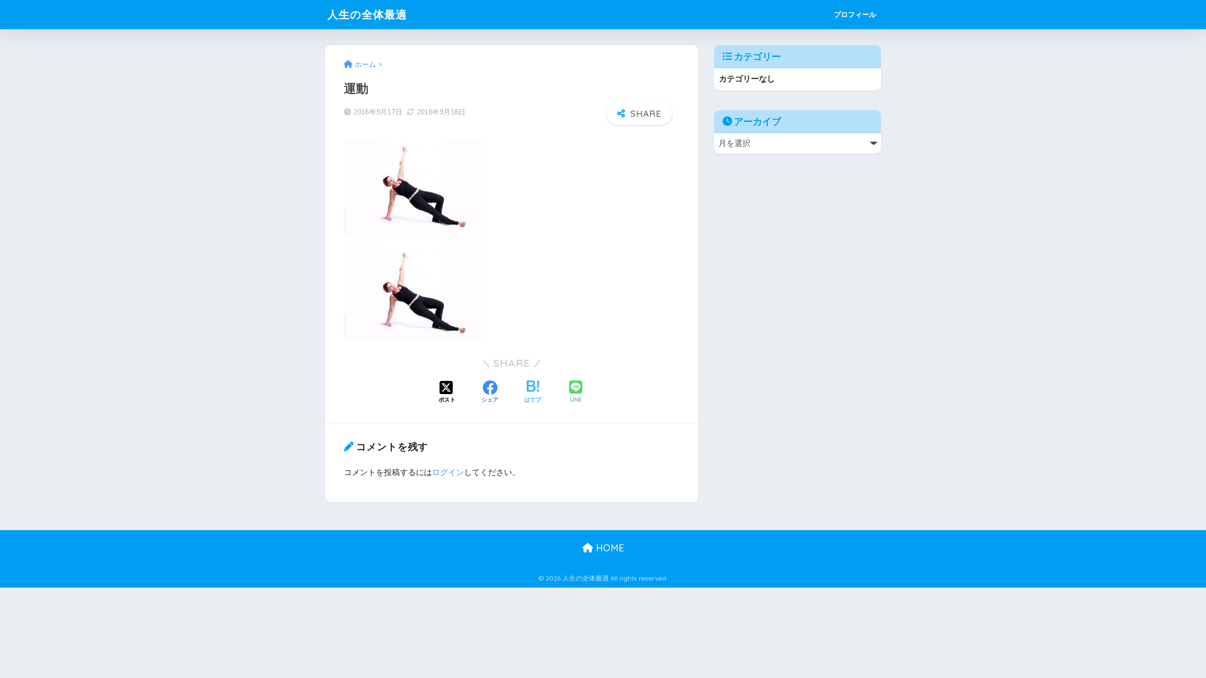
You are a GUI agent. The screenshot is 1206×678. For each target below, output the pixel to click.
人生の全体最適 (367, 14)
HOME (608, 548)
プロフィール (855, 14)
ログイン (448, 472)
